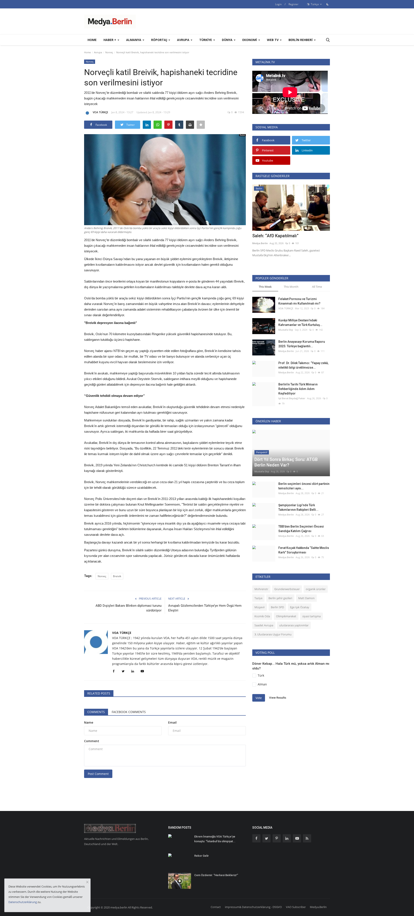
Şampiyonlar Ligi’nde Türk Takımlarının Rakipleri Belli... (298, 507)
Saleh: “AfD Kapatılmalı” (275, 235)
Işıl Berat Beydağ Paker (291, 398)
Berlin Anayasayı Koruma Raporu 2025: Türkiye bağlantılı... (301, 344)
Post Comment (98, 774)
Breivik (117, 576)
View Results (277, 697)
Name (88, 722)
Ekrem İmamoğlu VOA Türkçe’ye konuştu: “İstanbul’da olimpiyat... (214, 839)
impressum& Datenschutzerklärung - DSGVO (253, 907)
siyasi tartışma (311, 616)
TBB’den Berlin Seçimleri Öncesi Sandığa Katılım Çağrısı (301, 529)
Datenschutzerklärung (22, 902)
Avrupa (98, 52)
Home (92, 40)
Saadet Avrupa (263, 625)
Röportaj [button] (159, 40)
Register (293, 4)
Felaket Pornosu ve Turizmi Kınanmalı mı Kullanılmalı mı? (299, 301)
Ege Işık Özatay (299, 607)
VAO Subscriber (296, 907)
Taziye (258, 598)
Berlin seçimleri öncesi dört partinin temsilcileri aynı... (303, 486)
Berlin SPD (277, 607)
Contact (216, 907)
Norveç (109, 52)
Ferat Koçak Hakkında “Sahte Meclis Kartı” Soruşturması (303, 550)
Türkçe (314, 4)
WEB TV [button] (273, 40)
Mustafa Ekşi (285, 329)
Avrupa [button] (183, 40)
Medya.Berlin (260, 243)
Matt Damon (306, 598)
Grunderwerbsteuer (287, 589)
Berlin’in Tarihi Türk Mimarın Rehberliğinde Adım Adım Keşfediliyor (298, 389)
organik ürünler (316, 589)
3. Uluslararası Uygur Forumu (273, 634)
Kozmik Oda (262, 616)
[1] (327, 4)
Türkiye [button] (206, 40)
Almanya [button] (134, 40)
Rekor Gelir (201, 855)
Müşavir (259, 607)
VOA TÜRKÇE (100, 112)
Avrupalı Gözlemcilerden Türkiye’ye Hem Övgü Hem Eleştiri (205, 608)
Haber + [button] (110, 40)
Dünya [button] (227, 40)
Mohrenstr (261, 589)
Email (172, 722)
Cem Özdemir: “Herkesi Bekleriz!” (216, 875)
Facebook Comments (129, 712)
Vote (259, 698)
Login (278, 4)
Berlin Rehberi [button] (301, 40)
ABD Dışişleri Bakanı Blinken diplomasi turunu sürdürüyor (129, 608)
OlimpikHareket (286, 616)
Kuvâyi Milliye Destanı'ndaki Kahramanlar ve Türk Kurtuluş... (300, 323)
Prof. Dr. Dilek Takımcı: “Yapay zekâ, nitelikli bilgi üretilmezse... (303, 365)
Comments (96, 712)
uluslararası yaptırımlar (294, 625)
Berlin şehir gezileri (280, 598)
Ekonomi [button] (250, 40)
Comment (91, 741)
